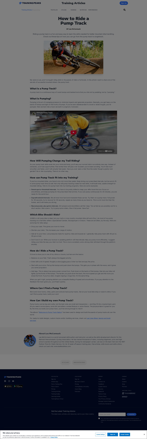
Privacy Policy (54, 437)
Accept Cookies (125, 434)
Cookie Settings (100, 434)
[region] (73, 434)
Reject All (112, 434)
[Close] (144, 434)
